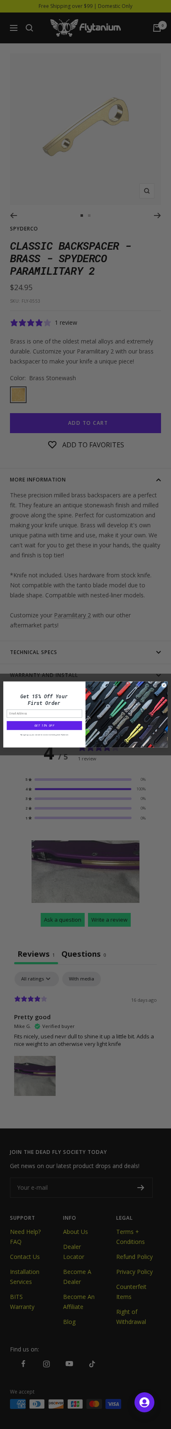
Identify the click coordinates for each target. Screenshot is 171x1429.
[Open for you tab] (144, 1402)
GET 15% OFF (44, 726)
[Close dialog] (163, 685)
